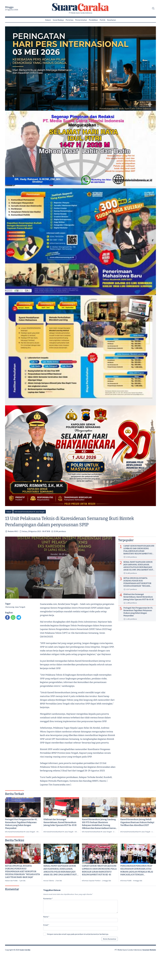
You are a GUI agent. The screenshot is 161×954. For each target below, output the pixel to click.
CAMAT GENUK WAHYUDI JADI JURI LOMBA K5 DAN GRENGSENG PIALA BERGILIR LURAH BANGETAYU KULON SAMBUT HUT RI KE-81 (99, 870)
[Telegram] (18, 617)
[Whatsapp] (13, 617)
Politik (102, 20)
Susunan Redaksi (149, 950)
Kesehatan (111, 20)
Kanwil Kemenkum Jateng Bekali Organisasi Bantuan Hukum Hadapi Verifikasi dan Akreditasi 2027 (137, 822)
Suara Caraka (24, 950)
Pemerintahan (81, 20)
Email (46, 925)
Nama (46, 916)
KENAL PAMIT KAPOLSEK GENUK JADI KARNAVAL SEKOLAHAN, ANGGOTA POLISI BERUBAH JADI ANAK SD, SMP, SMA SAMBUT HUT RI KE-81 (61, 870)
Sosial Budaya (58, 20)
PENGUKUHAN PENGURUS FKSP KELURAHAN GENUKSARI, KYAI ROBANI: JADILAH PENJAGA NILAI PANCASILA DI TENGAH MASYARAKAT (136, 870)
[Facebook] (7, 617)
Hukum (48, 20)
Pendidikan (93, 20)
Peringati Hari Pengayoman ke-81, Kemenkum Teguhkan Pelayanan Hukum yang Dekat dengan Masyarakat (21, 823)
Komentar (48, 898)
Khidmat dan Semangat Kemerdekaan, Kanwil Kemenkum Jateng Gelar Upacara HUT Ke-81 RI (59, 822)
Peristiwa (69, 20)
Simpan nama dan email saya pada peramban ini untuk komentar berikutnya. (78, 934)
